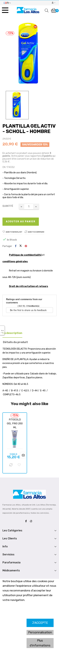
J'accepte (40, 623)
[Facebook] (27, 521)
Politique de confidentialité (25, 255)
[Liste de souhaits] (19, 465)
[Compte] (53, 2)
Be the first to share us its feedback (28, 310)
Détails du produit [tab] (15, 342)
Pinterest (26, 246)
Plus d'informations (40, 643)
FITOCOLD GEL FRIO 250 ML (15, 423)
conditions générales (15, 261)
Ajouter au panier (20, 221)
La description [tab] (12, 333)
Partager (15, 246)
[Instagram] (32, 521)
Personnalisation (40, 632)
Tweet (20, 246)
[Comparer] (11, 465)
